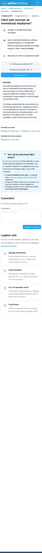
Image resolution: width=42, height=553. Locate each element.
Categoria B (28, 8)
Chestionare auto (15, 8)
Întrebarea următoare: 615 (19, 70)
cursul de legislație (16, 177)
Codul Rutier (30, 177)
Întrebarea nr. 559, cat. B (10, 131)
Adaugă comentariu (32, 227)
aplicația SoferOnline (12, 161)
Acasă (3, 8)
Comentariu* (6, 208)
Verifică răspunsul (21, 75)
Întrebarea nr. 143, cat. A (10, 139)
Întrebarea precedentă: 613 (22, 64)
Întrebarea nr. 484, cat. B (30, 131)
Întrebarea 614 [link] (17, 11)
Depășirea (5, 11)
